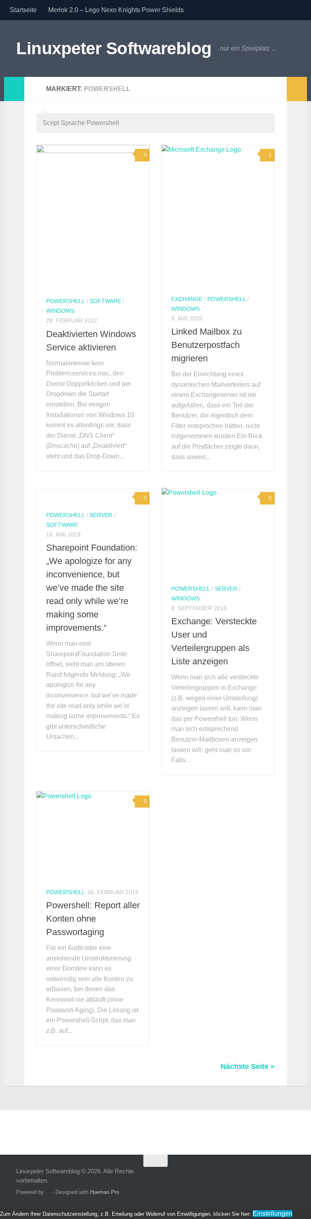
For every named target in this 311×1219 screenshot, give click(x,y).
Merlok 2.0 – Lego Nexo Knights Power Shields (116, 9)
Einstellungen (272, 1213)
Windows (60, 310)
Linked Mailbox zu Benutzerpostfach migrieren (206, 344)
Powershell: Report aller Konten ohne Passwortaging (93, 918)
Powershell (65, 301)
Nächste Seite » (248, 1066)
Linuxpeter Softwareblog (114, 48)
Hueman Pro (104, 1192)
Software (105, 301)
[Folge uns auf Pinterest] (289, 1176)
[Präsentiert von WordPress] (48, 1192)
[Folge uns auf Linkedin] (274, 1176)
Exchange (186, 299)
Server (100, 515)
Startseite (23, 9)
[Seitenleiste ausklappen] (14, 89)
